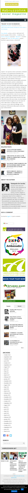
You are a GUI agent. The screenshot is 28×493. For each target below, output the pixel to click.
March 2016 (7, 391)
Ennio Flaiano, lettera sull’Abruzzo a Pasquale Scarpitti (16, 318)
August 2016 (7, 385)
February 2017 (7, 377)
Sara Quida (4, 33)
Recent (19, 306)
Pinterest (7, 435)
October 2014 (7, 425)
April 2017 (6, 373)
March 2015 (7, 415)
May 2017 (6, 371)
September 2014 (8, 427)
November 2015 (7, 399)
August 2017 (7, 367)
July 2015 (6, 407)
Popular (8, 306)
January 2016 (7, 395)
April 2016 (6, 389)
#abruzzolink (4, 27)
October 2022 (7, 355)
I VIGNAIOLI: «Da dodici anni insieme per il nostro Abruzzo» (16, 334)
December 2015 (7, 397)
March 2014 (7, 431)
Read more (14, 491)
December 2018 (7, 359)
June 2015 (6, 409)
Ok (22, 489)
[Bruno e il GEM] (5, 456)
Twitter (10, 435)
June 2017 (6, 369)
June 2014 (6, 429)
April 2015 (6, 413)
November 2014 (7, 423)
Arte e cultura (23, 27)
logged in (9, 216)
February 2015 (7, 417)
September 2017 (8, 365)
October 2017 (7, 363)
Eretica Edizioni (5, 36)
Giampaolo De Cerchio (6, 25)
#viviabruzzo (17, 27)
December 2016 (7, 381)
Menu (2, 20)
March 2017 (7, 375)
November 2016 (7, 383)
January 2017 (7, 379)
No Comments (4, 29)
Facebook (4, 435)
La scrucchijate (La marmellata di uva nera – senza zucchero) (16, 342)
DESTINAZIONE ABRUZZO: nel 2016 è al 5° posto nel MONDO (16, 326)
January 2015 (7, 419)
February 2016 (7, 393)
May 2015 (6, 411)
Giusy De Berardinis (13, 38)
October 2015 (7, 401)
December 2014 (7, 421)
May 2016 (6, 387)
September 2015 (8, 403)
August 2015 (7, 405)
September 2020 (8, 357)
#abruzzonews (10, 27)
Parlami (18, 36)
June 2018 (6, 361)
